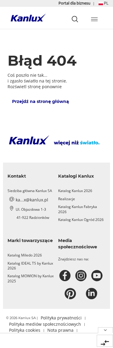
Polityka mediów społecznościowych (45, 324)
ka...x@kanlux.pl (32, 200)
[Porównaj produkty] (105, 341)
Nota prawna (60, 330)
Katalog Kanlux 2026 (75, 190)
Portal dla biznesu (74, 3)
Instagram (82, 276)
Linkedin (92, 294)
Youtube (98, 276)
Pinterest (71, 294)
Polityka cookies (24, 330)
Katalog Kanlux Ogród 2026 (81, 219)
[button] (103, 3)
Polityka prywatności (61, 318)
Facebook (66, 276)
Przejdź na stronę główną (40, 101)
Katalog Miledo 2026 (25, 255)
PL (105, 3)
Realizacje (66, 199)
